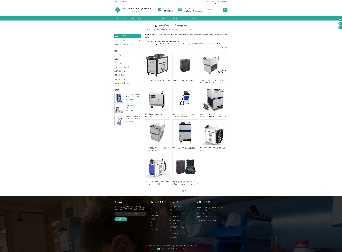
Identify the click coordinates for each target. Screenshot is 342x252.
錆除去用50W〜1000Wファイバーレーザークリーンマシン (157, 115)
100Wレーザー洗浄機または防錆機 (183, 148)
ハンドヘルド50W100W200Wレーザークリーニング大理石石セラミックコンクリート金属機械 (213, 115)
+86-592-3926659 (205, 213)
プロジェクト (152, 18)
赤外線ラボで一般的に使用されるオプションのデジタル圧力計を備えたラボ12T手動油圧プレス (133, 118)
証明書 (163, 18)
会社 (124, 18)
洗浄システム (177, 29)
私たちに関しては (156, 212)
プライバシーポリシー (157, 229)
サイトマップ (155, 222)
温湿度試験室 (174, 217)
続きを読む (130, 99)
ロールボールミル (175, 220)
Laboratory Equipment (164, 29)
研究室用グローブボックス (178, 227)
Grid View (222, 47)
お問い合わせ (155, 216)
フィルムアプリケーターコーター (180, 213)
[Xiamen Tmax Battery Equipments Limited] (132, 10)
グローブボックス (119, 55)
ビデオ (140, 18)
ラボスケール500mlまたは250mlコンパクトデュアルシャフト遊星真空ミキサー (133, 95)
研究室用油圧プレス (176, 207)
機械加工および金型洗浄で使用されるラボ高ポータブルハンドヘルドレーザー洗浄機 (185, 183)
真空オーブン (174, 210)
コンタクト (175, 18)
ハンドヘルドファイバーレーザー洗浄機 (157, 80)
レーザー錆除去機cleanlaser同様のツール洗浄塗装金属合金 (157, 149)
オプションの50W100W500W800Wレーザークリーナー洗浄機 (157, 183)
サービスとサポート (190, 18)
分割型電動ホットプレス (177, 234)
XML (152, 226)
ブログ (153, 219)
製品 (132, 18)
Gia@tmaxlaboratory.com (194, 11)
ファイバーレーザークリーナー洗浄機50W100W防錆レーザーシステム (212, 81)
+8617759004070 (169, 11)
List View (226, 47)
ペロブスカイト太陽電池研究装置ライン (125, 46)
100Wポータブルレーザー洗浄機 (182, 80)
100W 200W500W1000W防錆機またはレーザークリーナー (213, 149)
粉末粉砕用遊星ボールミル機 (133, 106)
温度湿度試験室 (119, 75)
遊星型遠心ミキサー (120, 71)
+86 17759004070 (213, 220)
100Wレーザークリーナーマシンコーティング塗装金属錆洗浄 (184, 115)
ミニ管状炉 (173, 224)
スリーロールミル (119, 79)
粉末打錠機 (173, 237)
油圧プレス (117, 59)
